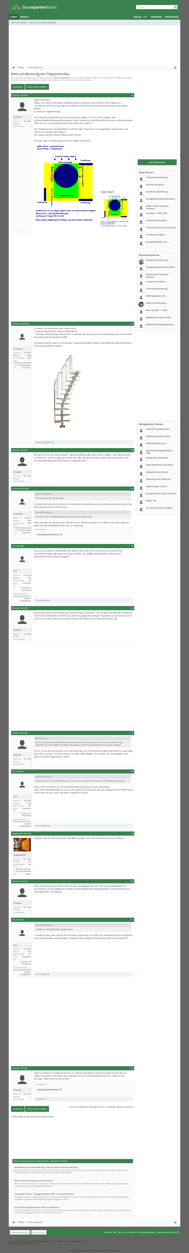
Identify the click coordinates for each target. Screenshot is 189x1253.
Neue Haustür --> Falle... (157, 310)
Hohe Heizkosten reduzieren (159, 464)
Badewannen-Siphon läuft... (159, 317)
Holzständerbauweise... (157, 220)
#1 (132, 95)
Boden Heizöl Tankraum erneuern (157, 207)
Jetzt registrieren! (157, 162)
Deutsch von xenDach (71, 1241)
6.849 (29, 355)
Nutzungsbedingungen (146, 1232)
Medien (24, 17)
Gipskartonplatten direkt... (158, 436)
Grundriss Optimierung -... (158, 191)
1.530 (29, 578)
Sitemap (121, 1232)
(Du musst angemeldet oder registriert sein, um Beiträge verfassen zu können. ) (101, 1107)
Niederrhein (26, 368)
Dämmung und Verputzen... (159, 479)
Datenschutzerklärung (166, 1232)
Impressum (130, 1232)
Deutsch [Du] (38, 1232)
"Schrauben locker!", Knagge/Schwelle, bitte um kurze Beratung (43, 1194)
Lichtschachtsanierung (156, 177)
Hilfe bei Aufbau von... (156, 443)
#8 (132, 771)
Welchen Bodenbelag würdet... (160, 324)
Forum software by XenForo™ (32, 1241)
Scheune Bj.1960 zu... (156, 184)
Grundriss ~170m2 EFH (156, 213)
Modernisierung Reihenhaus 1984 (159, 451)
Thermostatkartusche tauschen (161, 227)
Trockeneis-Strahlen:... (156, 234)
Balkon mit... (152, 500)
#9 (132, 834)
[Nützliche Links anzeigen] (175, 67)
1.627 (29, 861)
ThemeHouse (31, 1243)
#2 (132, 324)
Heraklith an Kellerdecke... (158, 429)
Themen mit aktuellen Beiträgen (42, 22)
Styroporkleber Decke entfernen (161, 493)
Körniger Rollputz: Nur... (157, 242)
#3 (132, 450)
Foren (13, 17)
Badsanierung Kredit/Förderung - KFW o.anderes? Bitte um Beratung (46, 1167)
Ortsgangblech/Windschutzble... (161, 199)
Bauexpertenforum (19, 1232)
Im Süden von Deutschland (26, 589)
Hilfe (114, 1232)
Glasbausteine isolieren (157, 472)
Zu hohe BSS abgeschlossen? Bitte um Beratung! (36, 1207)
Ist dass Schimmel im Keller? (159, 508)
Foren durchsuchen (19, 22)
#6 (132, 608)
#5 (132, 546)
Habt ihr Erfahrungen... (157, 303)
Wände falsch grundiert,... (158, 457)
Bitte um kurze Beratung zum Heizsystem (33, 1180)
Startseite (107, 1232)
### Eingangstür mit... (156, 296)
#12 (131, 1068)
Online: (140, 17)
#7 (132, 733)
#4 (132, 489)
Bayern (28, 874)
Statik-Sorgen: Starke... (157, 486)
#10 (131, 881)
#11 (131, 920)
